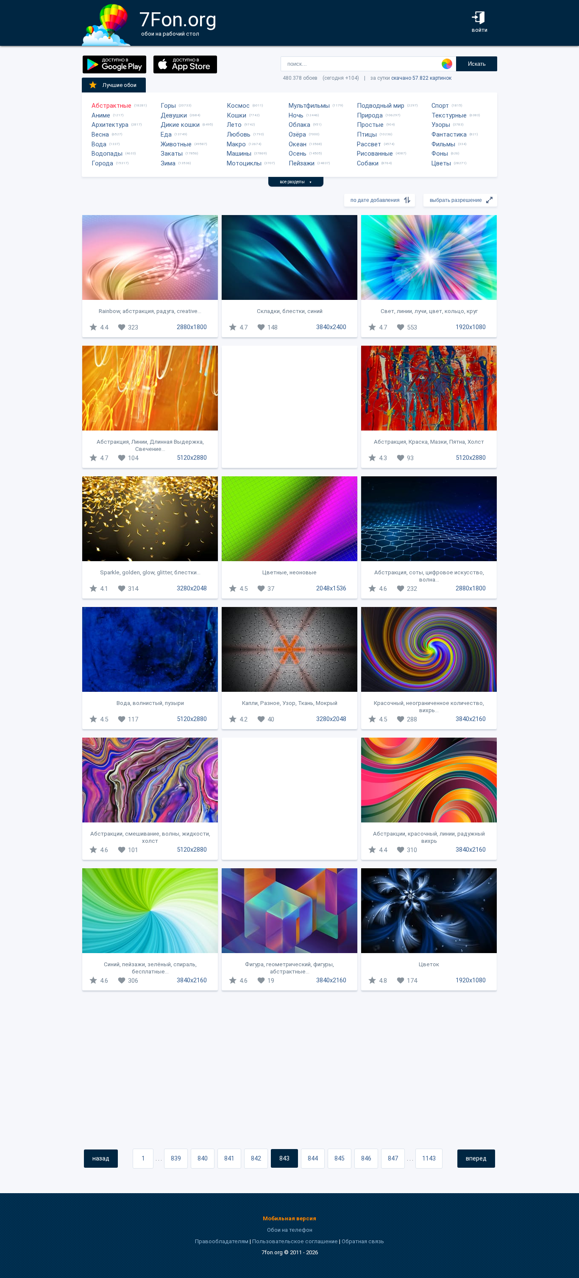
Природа (370, 115)
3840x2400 (331, 327)
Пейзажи (302, 163)
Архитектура (110, 125)
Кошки (236, 115)
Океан (297, 144)
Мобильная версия (289, 1218)
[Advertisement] (289, 407)
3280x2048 (192, 588)
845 (339, 1158)
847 (393, 1158)
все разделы (296, 181)
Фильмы (443, 144)
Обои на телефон (289, 1230)
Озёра (297, 134)
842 (256, 1158)
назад (100, 1158)
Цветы (441, 163)
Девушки (174, 115)
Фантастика (449, 134)
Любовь (239, 134)
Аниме (101, 115)
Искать (477, 64)
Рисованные (375, 153)
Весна (100, 134)
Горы (168, 105)
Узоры (440, 125)
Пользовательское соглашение (295, 1241)
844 (313, 1158)
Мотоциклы (244, 163)
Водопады (107, 153)
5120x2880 (192, 457)
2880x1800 (192, 327)
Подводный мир (380, 105)
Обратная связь (363, 1241)
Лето (234, 125)
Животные (176, 144)
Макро (236, 144)
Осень (297, 153)
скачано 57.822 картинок (421, 78)
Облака (299, 125)
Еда (166, 134)
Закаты (172, 153)
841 (229, 1158)
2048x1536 (331, 588)
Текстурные (449, 115)
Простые (370, 125)
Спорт (440, 105)
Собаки (368, 163)
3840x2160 (471, 719)
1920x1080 (471, 327)
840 (203, 1158)
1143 (429, 1158)
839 (176, 1158)
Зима (168, 163)
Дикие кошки (180, 125)
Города (102, 163)
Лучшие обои (119, 85)
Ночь (296, 115)
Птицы (367, 134)
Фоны (439, 153)
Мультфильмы (309, 105)
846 (366, 1158)
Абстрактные (111, 105)
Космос (238, 105)
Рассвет (369, 144)
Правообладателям (221, 1241)
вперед (476, 1158)
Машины (239, 153)
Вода (99, 144)
